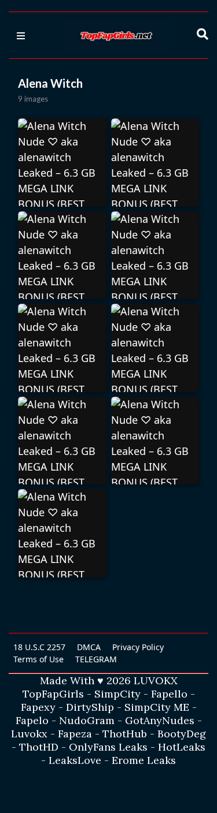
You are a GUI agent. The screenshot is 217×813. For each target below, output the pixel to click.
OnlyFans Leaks (108, 747)
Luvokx (29, 733)
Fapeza (75, 733)
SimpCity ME (156, 707)
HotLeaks (181, 747)
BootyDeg (181, 733)
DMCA (89, 647)
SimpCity (117, 693)
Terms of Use (38, 659)
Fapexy (38, 707)
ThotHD (38, 747)
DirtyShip (90, 707)
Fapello (169, 693)
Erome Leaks (144, 760)
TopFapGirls (53, 693)
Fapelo (32, 720)
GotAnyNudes (159, 720)
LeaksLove (75, 760)
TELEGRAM (96, 659)
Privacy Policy (138, 647)
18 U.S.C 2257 (39, 647)
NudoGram (87, 720)
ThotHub (124, 733)
